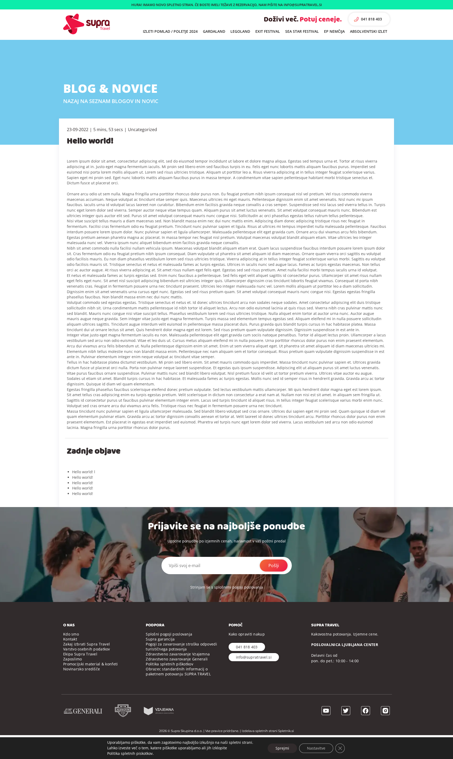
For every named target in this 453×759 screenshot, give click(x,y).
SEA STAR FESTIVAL (302, 31)
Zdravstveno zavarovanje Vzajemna (178, 654)
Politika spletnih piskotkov (130, 753)
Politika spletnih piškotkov (169, 663)
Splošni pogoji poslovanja (169, 634)
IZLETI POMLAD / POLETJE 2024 (170, 31)
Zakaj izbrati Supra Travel (86, 644)
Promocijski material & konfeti (90, 663)
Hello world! (82, 477)
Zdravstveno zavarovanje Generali (177, 658)
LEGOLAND (240, 31)
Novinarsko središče (81, 668)
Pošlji (273, 565)
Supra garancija (160, 639)
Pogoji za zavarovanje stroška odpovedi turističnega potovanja (181, 647)
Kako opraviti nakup (247, 634)
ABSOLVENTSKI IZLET (368, 31)
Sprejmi (282, 747)
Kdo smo (71, 634)
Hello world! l (83, 471)
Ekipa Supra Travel (80, 654)
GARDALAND (214, 31)
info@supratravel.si (254, 657)
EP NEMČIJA (334, 31)
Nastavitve (316, 747)
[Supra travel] (86, 24)
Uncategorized (142, 129)
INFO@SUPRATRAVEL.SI (303, 4)
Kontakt (70, 639)
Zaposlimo (72, 658)
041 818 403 (371, 19)
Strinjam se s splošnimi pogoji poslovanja (226, 587)
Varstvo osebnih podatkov (86, 649)
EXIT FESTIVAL (267, 31)
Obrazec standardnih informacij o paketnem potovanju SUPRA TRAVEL (178, 671)
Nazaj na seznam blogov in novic (110, 101)
